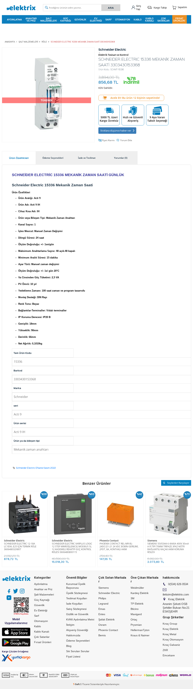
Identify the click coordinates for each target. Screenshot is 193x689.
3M (132, 598)
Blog (68, 645)
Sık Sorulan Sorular (77, 651)
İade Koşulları (74, 603)
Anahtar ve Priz (31, 19)
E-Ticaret (85, 684)
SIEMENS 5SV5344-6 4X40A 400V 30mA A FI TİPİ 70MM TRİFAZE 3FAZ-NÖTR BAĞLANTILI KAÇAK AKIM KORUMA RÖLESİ (168, 548)
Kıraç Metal (169, 634)
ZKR (165, 650)
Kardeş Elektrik (140, 593)
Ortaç (134, 619)
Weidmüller (137, 587)
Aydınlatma (14, 19)
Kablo (138, 19)
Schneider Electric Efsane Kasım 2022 (36, 467)
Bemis (102, 635)
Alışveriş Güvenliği (77, 630)
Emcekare (169, 655)
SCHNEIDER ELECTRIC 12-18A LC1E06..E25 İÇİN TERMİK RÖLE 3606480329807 (20, 546)
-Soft (76, 684)
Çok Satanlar (163, 19)
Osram (102, 624)
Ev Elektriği (96, 19)
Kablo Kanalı (149, 19)
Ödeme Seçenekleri (78, 640)
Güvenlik (80, 19)
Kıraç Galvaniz (171, 644)
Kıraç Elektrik (170, 628)
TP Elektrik (137, 603)
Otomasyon (122, 19)
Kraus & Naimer (140, 635)
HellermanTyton (140, 630)
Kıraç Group (170, 623)
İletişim (70, 624)
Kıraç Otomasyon (173, 639)
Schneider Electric (14, 540)
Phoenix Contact (109, 540)
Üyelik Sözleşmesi (77, 593)
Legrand (103, 603)
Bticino (135, 608)
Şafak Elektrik (106, 619)
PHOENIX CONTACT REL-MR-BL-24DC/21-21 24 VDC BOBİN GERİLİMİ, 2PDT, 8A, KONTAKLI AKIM (119, 546)
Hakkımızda (73, 635)
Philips (102, 598)
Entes (101, 614)
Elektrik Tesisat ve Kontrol (113, 55)
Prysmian (136, 624)
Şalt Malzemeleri (48, 19)
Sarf (108, 19)
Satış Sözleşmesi (76, 608)
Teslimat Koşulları (76, 598)
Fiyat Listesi (73, 656)
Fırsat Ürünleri (179, 19)
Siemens (152, 540)
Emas (101, 608)
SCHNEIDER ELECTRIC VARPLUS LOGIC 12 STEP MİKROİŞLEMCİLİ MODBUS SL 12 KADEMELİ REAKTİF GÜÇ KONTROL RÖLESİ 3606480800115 (72, 548)
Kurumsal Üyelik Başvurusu (75, 585)
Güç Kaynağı (65, 19)
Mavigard (136, 614)
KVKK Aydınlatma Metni (80, 619)
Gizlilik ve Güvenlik (77, 614)
